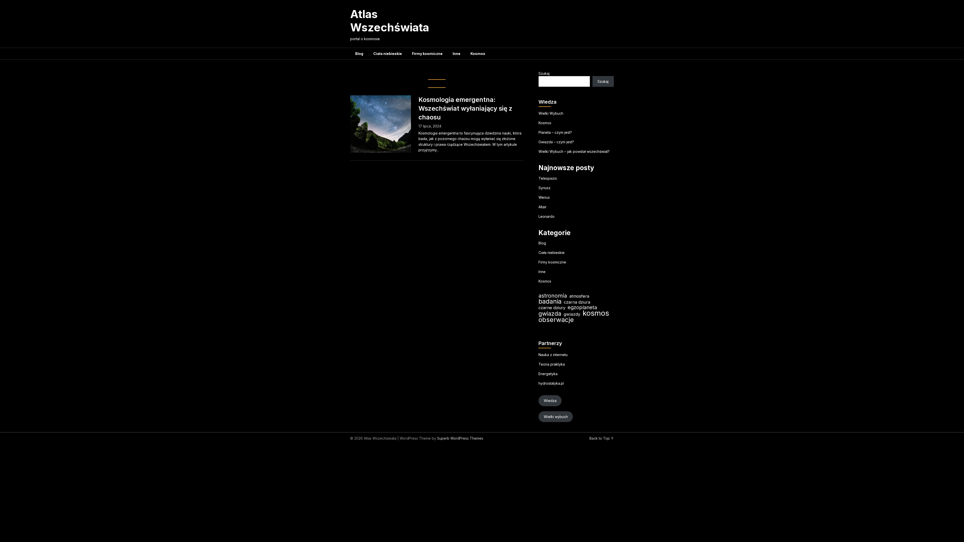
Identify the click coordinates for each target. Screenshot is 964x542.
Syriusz (544, 188)
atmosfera (579, 296)
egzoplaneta (582, 307)
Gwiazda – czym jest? (556, 142)
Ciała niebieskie (387, 53)
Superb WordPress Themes (460, 438)
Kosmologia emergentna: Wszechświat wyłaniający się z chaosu (465, 108)
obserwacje (556, 319)
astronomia (552, 295)
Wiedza (550, 400)
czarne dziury (551, 307)
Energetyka (548, 374)
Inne (456, 53)
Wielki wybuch (556, 417)
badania (550, 301)
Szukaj (544, 73)
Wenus (544, 197)
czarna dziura (577, 302)
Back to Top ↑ (601, 438)
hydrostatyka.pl (551, 383)
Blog (359, 53)
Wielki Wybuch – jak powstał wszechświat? (574, 151)
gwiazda (549, 313)
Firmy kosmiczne (427, 53)
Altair (542, 207)
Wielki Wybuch (550, 113)
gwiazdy (572, 314)
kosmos (596, 313)
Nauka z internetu (553, 355)
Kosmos (477, 53)
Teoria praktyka (551, 364)
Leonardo (546, 216)
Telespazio (547, 178)
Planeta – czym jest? (555, 132)
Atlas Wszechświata (389, 20)
